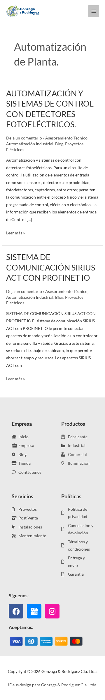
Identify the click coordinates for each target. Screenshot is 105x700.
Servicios (22, 496)
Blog (59, 143)
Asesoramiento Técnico (66, 137)
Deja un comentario (24, 137)
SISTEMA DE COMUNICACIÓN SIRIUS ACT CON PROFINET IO (50, 267)
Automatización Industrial (29, 143)
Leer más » (15, 232)
